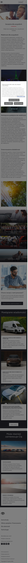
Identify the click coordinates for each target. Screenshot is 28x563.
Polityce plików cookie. (21, 96)
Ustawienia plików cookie (14, 100)
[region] (14, 93)
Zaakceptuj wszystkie (18, 103)
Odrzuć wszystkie (8, 103)
